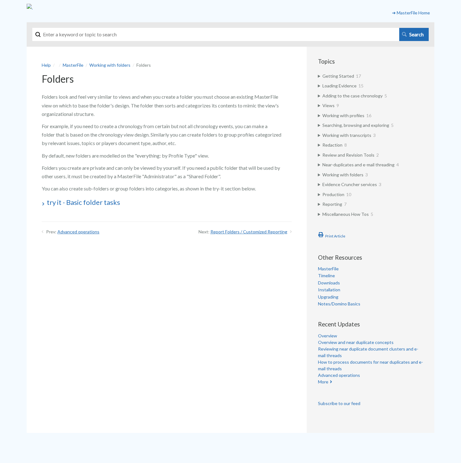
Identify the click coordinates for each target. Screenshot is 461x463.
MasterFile (73, 65)
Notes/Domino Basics (339, 303)
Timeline (326, 275)
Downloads (329, 282)
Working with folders (109, 65)
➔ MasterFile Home (411, 12)
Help (46, 65)
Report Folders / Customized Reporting (248, 231)
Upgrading (328, 296)
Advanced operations (78, 231)
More (323, 381)
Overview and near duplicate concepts (356, 342)
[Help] (30, 7)
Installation (329, 289)
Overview (327, 335)
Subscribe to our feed (339, 403)
